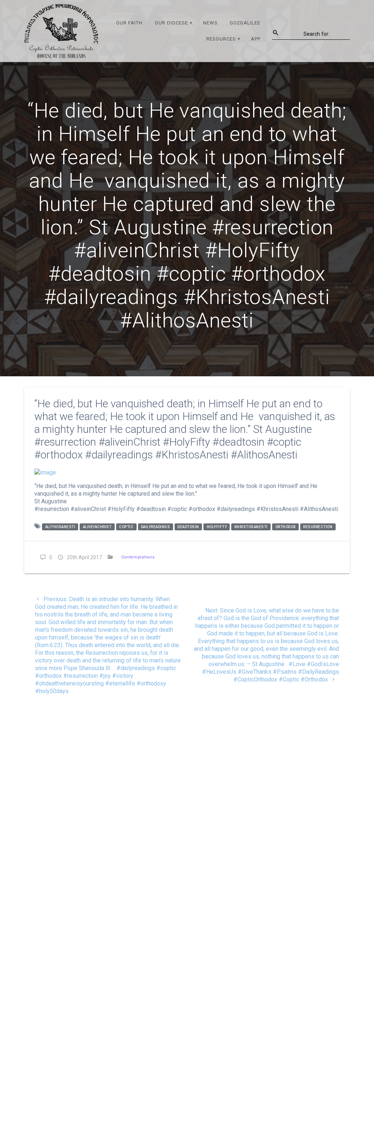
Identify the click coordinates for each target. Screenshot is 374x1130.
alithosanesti (60, 527)
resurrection (317, 527)
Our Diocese (171, 23)
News (210, 23)
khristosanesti (251, 527)
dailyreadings (155, 527)
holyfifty (217, 527)
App (255, 39)
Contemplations (138, 557)
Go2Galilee (245, 23)
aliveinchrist (97, 527)
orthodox (285, 527)
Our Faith (129, 23)
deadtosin (188, 527)
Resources (221, 39)
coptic (126, 527)
